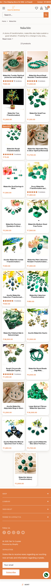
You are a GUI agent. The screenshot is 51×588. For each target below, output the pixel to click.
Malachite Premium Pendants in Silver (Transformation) (13, 225)
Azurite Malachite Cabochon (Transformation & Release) (13, 296)
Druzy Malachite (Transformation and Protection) (37, 188)
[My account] (41, 8)
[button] (46, 8)
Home (4, 21)
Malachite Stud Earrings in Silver (13, 187)
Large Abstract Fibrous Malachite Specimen (37, 407)
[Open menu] (3, 8)
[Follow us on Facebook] (4, 532)
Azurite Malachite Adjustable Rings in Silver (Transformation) (13, 407)
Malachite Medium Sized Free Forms (37, 225)
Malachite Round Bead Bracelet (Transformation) (38, 76)
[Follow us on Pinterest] (18, 532)
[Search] (46, 15)
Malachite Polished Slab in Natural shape (13, 334)
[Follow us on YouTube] (23, 532)
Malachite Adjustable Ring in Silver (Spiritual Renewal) (37, 150)
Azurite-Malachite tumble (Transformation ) (13, 261)
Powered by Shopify (10, 544)
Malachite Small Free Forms (38, 114)
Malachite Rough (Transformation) (13, 150)
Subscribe (11, 572)
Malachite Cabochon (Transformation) (38, 296)
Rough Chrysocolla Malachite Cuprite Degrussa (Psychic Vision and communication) (13, 370)
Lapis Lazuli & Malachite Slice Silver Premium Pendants (38, 443)
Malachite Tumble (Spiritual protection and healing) (13, 76)
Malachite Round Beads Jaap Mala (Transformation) (38, 370)
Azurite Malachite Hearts (37, 333)
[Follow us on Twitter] (9, 532)
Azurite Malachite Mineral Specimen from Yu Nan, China (13, 443)
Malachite (12, 21)
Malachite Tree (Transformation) (13, 114)
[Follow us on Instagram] (13, 532)
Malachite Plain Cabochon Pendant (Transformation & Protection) (37, 261)
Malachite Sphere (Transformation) (25, 478)
